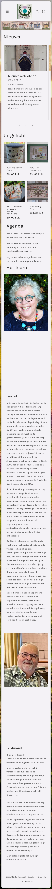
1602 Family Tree (35, 207)
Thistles (14, 877)
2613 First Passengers (35, 169)
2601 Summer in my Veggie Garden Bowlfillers (14, 210)
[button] (7, 11)
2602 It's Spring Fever (14, 169)
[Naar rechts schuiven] (32, 125)
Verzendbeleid (27, 881)
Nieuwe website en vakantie (22, 78)
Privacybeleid (42, 877)
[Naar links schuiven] (19, 125)
